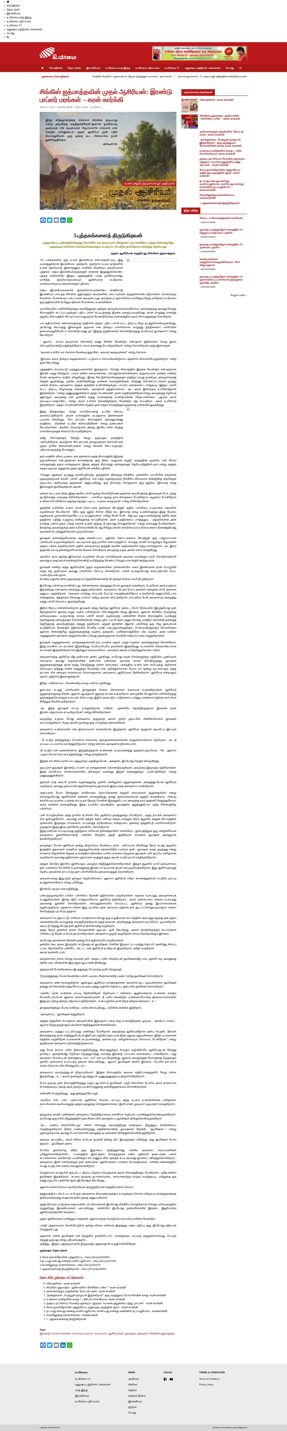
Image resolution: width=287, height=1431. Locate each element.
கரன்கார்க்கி (65, 107)
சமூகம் (132, 1390)
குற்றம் (132, 1407)
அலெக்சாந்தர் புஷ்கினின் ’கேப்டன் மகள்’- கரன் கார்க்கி (80, 1291)
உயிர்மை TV (14, 25)
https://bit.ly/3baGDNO (93, 1269)
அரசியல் (133, 1379)
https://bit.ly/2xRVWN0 (97, 1257)
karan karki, (78, 1333)
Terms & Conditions (209, 1379)
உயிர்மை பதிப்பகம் (19, 21)
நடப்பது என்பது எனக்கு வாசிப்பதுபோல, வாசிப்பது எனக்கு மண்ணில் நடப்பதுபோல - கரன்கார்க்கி (106, 1311)
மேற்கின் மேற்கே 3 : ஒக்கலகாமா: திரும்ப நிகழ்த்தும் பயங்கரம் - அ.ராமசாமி (132, 77)
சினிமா (133, 1384)
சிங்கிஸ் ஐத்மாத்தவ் (162, 1333)
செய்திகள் (13, 5)
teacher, (90, 1333)
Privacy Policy (206, 1384)
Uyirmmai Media (208, 222)
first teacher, (101, 1333)
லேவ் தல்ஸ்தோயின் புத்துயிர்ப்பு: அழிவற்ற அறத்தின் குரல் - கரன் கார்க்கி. (92, 1307)
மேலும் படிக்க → (239, 295)
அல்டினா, (143, 1333)
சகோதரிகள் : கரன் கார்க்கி (63, 1283)
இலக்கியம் (13, 13)
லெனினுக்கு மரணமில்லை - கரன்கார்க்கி (72, 1315)
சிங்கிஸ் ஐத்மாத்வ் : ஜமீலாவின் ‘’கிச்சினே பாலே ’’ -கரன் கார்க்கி (86, 1287)
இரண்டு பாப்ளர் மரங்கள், (56, 1333)
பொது (10, 33)
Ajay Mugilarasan (240, 1428)
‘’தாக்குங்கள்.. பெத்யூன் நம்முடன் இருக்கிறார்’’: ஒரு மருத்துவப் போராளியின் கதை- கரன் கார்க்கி (106, 1295)
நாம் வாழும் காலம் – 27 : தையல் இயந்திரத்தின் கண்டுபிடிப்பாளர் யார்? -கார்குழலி (221, 77)
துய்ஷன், (131, 1333)
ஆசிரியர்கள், (116, 1333)
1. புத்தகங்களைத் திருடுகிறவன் (66, 1319)
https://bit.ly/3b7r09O (104, 1261)
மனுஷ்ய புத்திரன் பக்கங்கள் (24, 29)
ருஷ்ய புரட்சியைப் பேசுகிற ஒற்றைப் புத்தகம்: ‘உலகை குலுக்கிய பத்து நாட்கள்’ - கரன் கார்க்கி (104, 1303)
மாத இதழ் (81, 1390)
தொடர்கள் (13, 9)
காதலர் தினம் (136, 1396)
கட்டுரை (96, 107)
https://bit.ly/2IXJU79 (89, 1265)
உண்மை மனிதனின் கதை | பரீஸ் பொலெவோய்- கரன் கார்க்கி (85, 1299)
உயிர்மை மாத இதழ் (19, 17)
